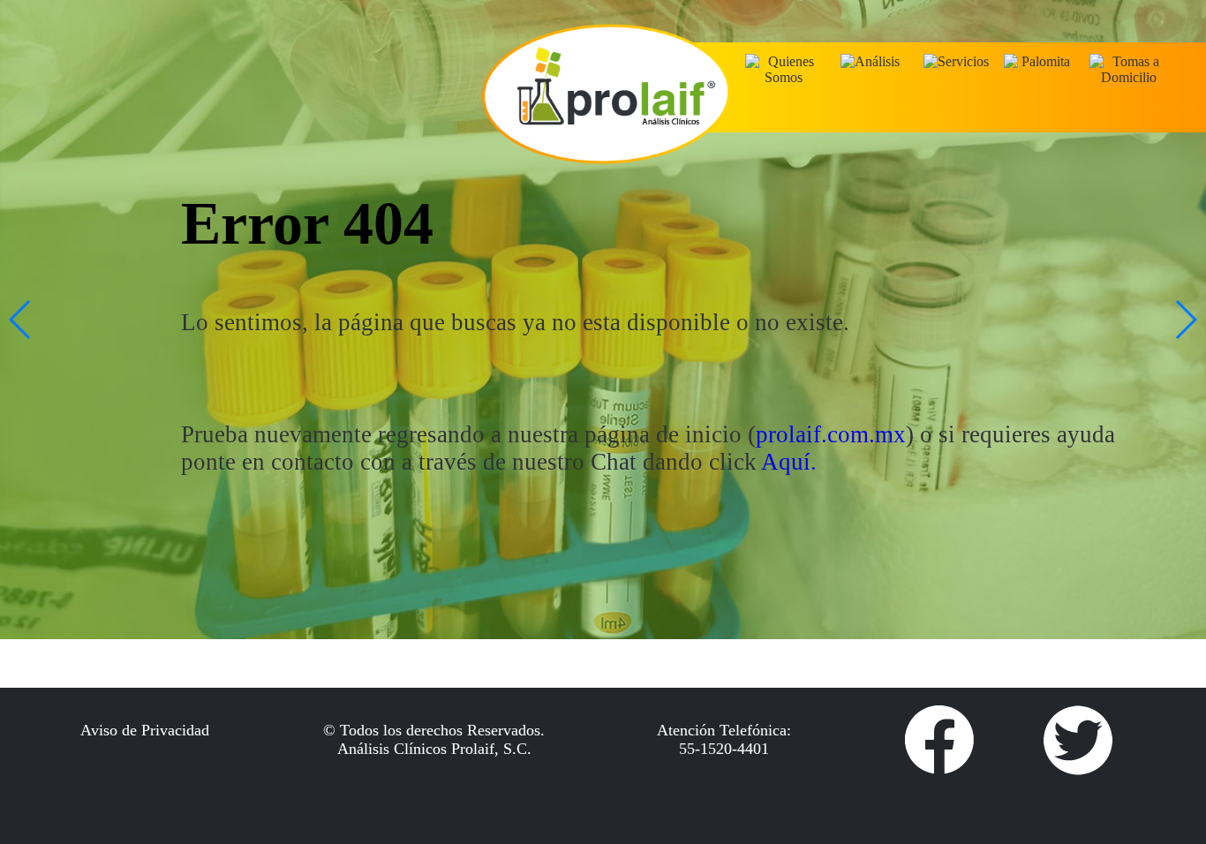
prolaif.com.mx (831, 434)
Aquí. (789, 461)
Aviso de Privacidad (144, 730)
